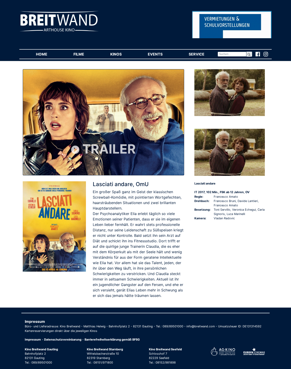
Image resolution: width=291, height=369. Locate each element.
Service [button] (203, 54)
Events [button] (162, 54)
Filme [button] (85, 54)
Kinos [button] (122, 54)
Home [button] (48, 54)
